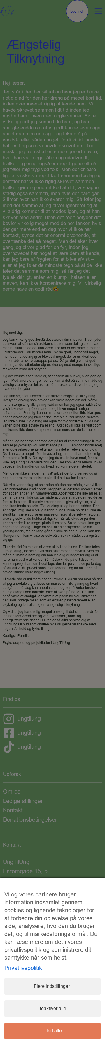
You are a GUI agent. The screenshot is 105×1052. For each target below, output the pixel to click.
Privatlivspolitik (23, 968)
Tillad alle (52, 1031)
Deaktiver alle (52, 1008)
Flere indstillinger (52, 986)
